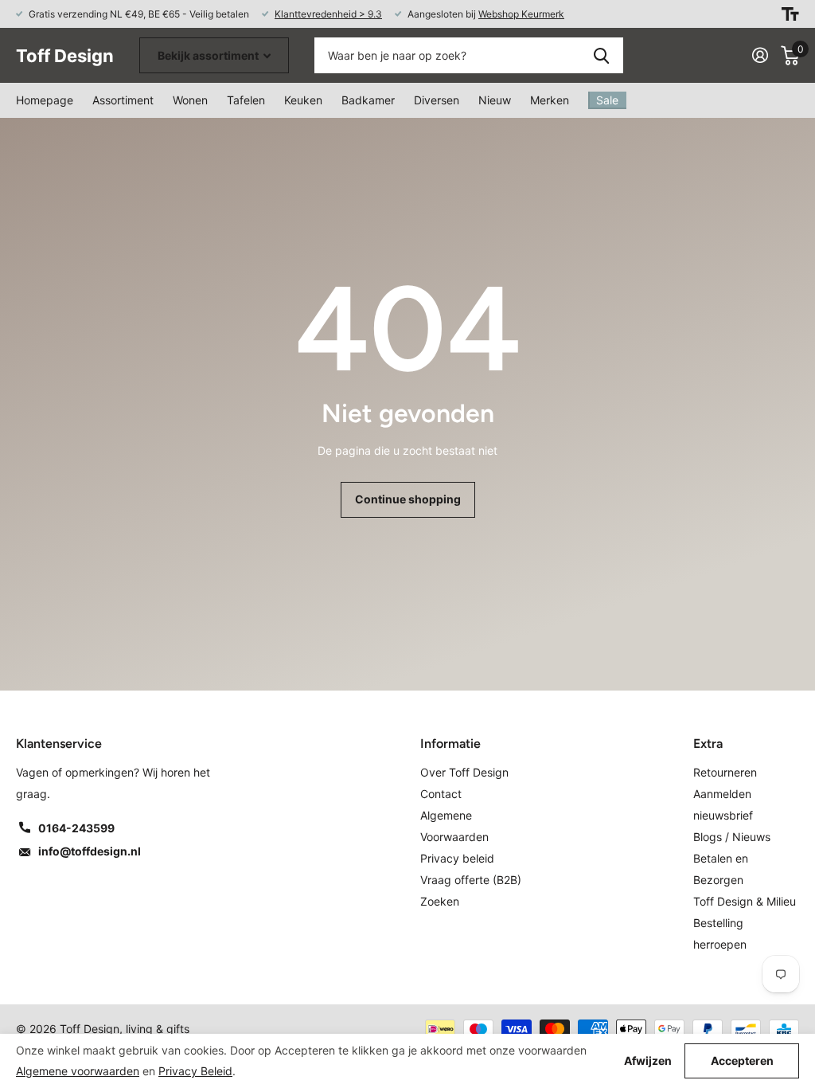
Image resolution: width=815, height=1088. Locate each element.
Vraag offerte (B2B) (470, 879)
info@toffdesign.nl (89, 851)
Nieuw (494, 100)
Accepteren (742, 1060)
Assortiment (123, 100)
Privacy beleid (457, 858)
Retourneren (725, 772)
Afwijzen (648, 1061)
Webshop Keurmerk (521, 14)
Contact (441, 793)
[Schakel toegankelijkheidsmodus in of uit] (790, 14)
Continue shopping (408, 499)
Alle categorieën (190, 100)
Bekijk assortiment (209, 55)
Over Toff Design (464, 772)
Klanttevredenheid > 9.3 (328, 14)
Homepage (44, 100)
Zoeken (601, 55)
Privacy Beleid (195, 1071)
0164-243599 (76, 828)
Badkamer (368, 100)
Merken (549, 100)
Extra (708, 743)
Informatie (450, 743)
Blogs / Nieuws (731, 836)
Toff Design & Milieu (744, 901)
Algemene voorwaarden (77, 1071)
